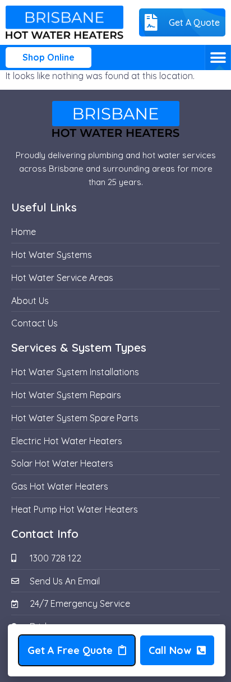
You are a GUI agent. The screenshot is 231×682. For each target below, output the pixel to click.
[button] (217, 57)
